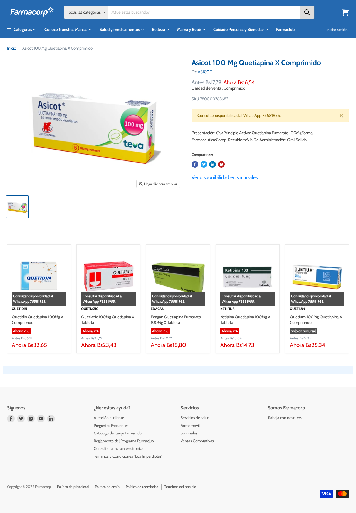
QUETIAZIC (89, 309)
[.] (221, 164)
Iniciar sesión (337, 29)
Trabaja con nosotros (285, 417)
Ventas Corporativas (197, 440)
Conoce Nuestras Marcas (66, 29)
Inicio (11, 48)
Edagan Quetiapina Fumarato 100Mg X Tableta (176, 319)
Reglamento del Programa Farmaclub (124, 440)
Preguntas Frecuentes (111, 425)
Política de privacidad (73, 486)
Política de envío (107, 486)
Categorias (23, 29)
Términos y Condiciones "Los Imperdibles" (128, 456)
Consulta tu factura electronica (119, 448)
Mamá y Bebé (189, 29)
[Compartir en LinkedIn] (212, 164)
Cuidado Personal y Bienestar (239, 29)
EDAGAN (157, 309)
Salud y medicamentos (120, 29)
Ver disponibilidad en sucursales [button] (225, 177)
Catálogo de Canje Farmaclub (118, 433)
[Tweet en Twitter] (204, 164)
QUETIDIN (19, 309)
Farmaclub (285, 29)
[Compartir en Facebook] (195, 164)
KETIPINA (227, 309)
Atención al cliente (109, 417)
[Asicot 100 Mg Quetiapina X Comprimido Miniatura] (17, 207)
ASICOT (205, 71)
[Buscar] (307, 12)
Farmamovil (190, 425)
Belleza (159, 29)
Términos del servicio (180, 486)
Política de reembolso (142, 486)
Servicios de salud (195, 417)
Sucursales (189, 433)
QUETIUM (297, 309)
